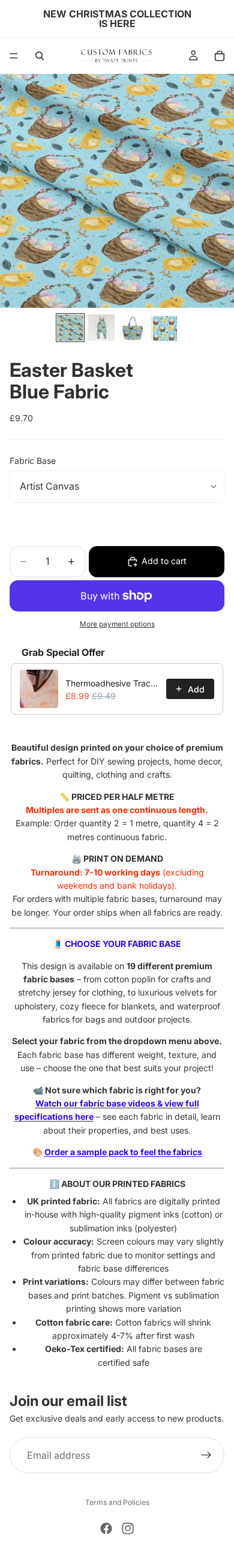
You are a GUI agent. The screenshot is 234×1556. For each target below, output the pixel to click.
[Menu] (14, 56)
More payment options (117, 624)
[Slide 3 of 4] (132, 327)
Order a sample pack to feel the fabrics (123, 1152)
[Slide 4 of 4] (164, 327)
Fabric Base (33, 460)
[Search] (39, 56)
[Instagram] (128, 1528)
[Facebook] (106, 1528)
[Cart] (219, 56)
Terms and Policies (117, 1502)
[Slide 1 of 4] (70, 327)
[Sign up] (206, 1455)
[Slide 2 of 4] (101, 327)
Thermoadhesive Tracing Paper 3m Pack (112, 683)
